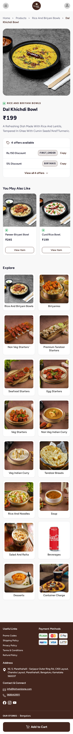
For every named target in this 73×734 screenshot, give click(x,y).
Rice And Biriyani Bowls (46, 18)
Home (6, 18)
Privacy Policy (10, 645)
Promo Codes (10, 635)
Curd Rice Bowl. (51, 234)
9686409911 (13, 694)
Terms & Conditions (13, 650)
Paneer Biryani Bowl (17, 234)
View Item (19, 250)
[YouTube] (14, 703)
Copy (63, 153)
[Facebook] (4, 703)
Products (21, 18)
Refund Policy (10, 655)
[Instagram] (9, 703)
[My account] (67, 6)
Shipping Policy (11, 640)
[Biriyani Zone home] (36, 5)
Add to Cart (39, 727)
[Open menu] (6, 6)
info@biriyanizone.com (19, 689)
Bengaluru (25, 715)
